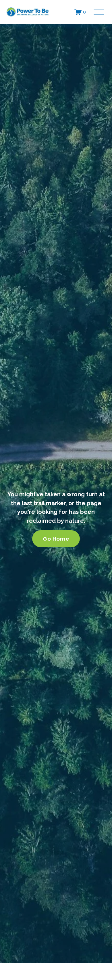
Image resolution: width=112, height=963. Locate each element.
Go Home (56, 538)
